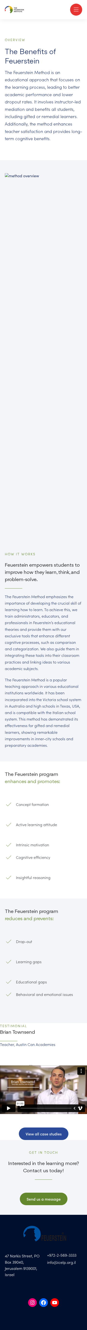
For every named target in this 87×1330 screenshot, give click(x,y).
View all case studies (44, 1133)
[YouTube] (54, 1302)
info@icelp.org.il (61, 1262)
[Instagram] (32, 1302)
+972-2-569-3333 (61, 1255)
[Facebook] (43, 1302)
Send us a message (44, 1199)
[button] (76, 10)
